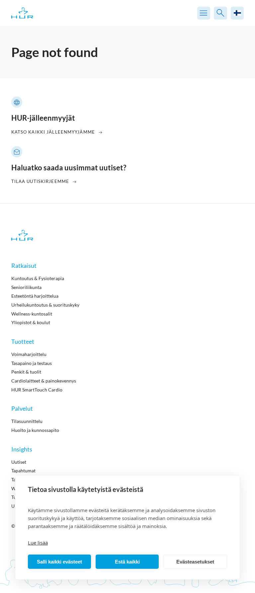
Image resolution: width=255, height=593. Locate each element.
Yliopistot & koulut (30, 322)
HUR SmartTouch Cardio (36, 389)
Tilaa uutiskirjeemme (40, 181)
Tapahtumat (23, 470)
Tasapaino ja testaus (31, 363)
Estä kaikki (127, 561)
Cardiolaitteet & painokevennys (43, 381)
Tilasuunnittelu (26, 421)
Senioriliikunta (26, 287)
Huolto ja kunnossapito (35, 430)
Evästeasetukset (195, 561)
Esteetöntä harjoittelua (34, 296)
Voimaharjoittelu (28, 354)
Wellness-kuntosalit (31, 314)
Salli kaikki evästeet (59, 561)
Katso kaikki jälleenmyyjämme (53, 132)
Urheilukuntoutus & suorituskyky (45, 305)
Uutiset (18, 462)
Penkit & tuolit (26, 372)
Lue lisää (38, 542)
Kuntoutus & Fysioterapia (37, 278)
